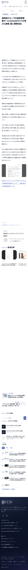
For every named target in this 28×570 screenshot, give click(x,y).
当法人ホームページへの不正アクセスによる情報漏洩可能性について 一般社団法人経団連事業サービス (14, 183)
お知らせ (3, 561)
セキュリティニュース (15, 6)
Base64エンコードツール (8, 541)
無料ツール (16, 561)
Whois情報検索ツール (7, 544)
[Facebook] (2, 515)
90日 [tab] (11, 447)
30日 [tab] (7, 447)
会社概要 (9, 561)
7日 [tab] (3, 447)
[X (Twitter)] (6, 515)
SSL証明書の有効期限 (7, 547)
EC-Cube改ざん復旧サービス (9, 525)
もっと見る (3, 442)
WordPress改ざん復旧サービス (9, 522)
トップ (5, 6)
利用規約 (23, 561)
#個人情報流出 (6, 489)
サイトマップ (17, 564)
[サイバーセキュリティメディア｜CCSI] (5, 2)
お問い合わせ (4, 567)
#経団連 (13, 489)
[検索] (25, 418)
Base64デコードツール (7, 538)
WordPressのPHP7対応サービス (10, 531)
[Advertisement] (14, 43)
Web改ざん (5, 225)
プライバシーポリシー (7, 564)
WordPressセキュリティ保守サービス (11, 528)
